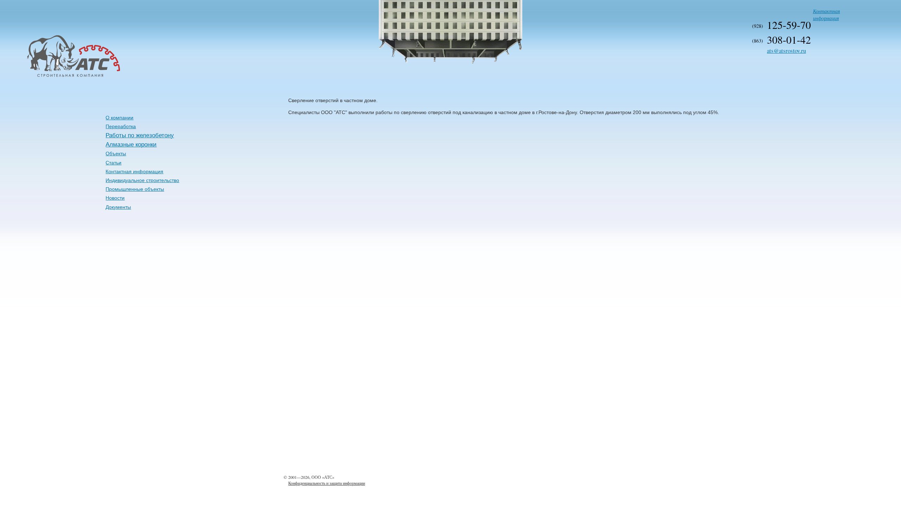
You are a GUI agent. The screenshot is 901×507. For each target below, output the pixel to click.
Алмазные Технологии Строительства (49, 76)
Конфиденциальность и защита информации (326, 483)
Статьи (113, 162)
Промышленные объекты (135, 189)
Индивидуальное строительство (142, 180)
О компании (119, 117)
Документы (118, 207)
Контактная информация (826, 14)
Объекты (116, 153)
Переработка (121, 126)
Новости (115, 198)
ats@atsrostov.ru (786, 50)
